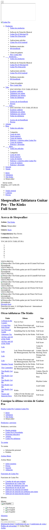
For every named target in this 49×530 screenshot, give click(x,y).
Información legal (7, 524)
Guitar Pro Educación (18, 36)
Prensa (7, 466)
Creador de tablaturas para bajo (16, 485)
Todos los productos (17, 28)
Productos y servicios (8, 423)
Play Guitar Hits (16, 55)
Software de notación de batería (16, 490)
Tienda (7, 169)
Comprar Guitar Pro (21, 409)
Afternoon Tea (6, 334)
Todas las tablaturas (17, 97)
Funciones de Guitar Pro (9, 474)
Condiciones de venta (38, 524)
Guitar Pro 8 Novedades (14, 432)
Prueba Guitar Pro (7, 409)
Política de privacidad (9, 526)
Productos (9, 26)
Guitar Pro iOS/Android (18, 42)
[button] (4, 304)
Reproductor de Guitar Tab (15, 483)
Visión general (10, 191)
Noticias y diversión (17, 144)
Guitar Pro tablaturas (12, 438)
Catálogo (8, 193)
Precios (12, 104)
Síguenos (4, 516)
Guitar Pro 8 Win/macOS (19, 34)
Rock (10, 230)
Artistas (8, 124)
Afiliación (9, 470)
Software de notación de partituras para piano (21, 492)
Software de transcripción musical (17, 494)
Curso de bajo (15, 134)
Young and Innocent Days (6, 395)
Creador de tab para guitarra (15, 481)
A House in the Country (6, 322)
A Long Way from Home (6, 326)
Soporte (8, 167)
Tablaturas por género (18, 95)
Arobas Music (6, 456)
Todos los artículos (16, 128)
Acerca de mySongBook (19, 102)
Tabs (7, 87)
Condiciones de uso (22, 524)
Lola (3, 347)
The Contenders (7, 368)
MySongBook (15, 48)
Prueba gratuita (10, 430)
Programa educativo (12, 434)
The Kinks (11, 222)
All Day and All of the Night (7, 338)
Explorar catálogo (16, 91)
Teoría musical (15, 136)
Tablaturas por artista (17, 93)
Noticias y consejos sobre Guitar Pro (23, 140)
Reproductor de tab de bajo (15, 487)
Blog (7, 126)
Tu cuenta (4, 442)
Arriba (3, 528)
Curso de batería (16, 138)
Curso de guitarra (16, 142)
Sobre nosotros (10, 464)
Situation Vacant (7, 364)
